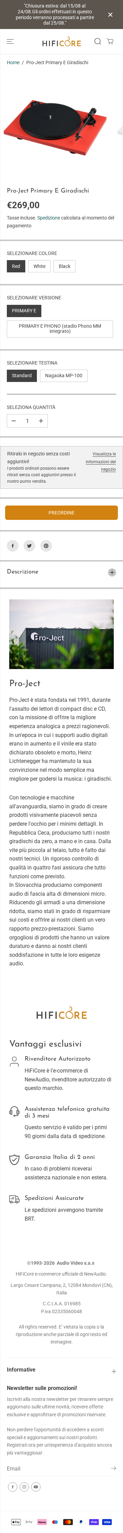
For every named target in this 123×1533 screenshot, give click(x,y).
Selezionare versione (34, 297)
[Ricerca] (98, 41)
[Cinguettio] (29, 546)
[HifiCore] (61, 41)
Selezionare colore (32, 253)
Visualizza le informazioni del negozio (101, 462)
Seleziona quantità (31, 407)
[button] (11, 41)
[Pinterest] (46, 546)
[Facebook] (12, 546)
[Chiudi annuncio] (110, 14)
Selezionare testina (32, 363)
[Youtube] (36, 1487)
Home (13, 62)
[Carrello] (110, 41)
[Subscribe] (113, 1469)
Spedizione (48, 218)
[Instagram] (24, 1487)
